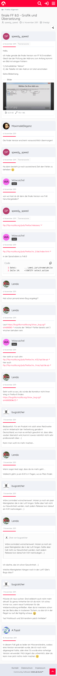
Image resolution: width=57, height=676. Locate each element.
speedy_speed (11, 22)
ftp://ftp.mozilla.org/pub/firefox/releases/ (21, 225)
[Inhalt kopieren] (50, 263)
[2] (5, 270)
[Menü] (53, 3)
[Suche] (39, 3)
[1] (5, 267)
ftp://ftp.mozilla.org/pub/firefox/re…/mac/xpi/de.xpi (26, 365)
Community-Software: (28, 672)
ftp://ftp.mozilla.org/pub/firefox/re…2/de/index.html (26, 251)
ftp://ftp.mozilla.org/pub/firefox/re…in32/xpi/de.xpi (25, 359)
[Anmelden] (46, 3)
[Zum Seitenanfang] (53, 671)
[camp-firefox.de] (3, 3)
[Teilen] (53, 27)
